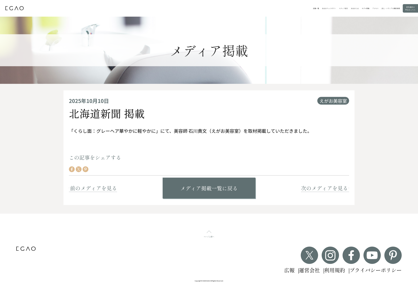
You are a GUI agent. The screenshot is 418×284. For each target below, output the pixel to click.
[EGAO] (14, 8)
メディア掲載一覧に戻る (209, 188)
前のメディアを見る (93, 188)
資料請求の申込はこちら (410, 8)
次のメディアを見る (324, 188)
